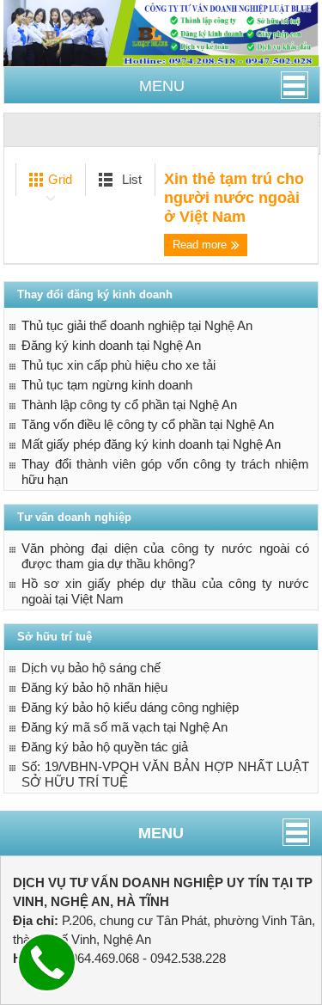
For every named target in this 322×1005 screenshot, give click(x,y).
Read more (201, 244)
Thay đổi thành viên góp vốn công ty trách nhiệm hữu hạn (165, 472)
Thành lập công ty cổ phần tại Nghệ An (129, 404)
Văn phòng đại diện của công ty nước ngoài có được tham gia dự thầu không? (165, 556)
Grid (58, 179)
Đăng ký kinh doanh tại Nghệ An (111, 345)
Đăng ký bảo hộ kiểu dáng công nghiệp (130, 707)
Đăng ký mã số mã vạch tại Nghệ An (124, 727)
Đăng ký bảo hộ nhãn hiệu (94, 687)
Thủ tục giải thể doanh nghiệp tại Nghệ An (136, 325)
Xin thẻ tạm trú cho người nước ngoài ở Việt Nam (234, 197)
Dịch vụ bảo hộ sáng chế (91, 667)
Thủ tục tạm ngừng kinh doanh (106, 384)
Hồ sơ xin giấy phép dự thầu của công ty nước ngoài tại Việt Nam (165, 591)
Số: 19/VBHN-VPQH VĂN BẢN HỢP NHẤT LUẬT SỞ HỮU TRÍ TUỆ (165, 774)
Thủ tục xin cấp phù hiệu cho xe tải (118, 365)
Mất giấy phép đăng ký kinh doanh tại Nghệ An (151, 444)
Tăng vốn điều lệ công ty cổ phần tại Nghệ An (147, 424)
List (130, 179)
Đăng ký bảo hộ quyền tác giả (104, 746)
